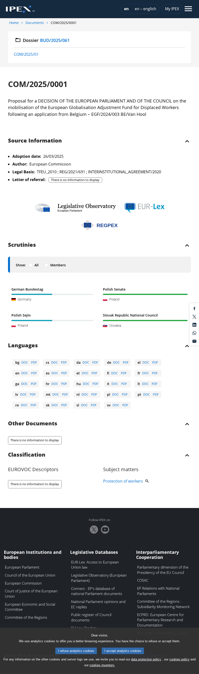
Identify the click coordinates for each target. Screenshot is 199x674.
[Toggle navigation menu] (188, 9)
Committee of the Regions (26, 617)
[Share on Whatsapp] (194, 332)
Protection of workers (123, 481)
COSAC (142, 580)
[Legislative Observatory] (75, 208)
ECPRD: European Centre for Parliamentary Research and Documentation (160, 619)
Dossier (46, 40)
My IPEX (172, 8)
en (126, 8)
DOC (24, 362)
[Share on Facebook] (194, 308)
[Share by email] (194, 341)
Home (14, 22)
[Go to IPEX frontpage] (20, 9)
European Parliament (22, 567)
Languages (23, 345)
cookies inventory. (102, 665)
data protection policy (146, 659)
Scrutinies (22, 245)
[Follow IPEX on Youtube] (105, 529)
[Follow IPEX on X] (94, 529)
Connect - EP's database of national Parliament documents (96, 591)
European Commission (23, 583)
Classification (26, 455)
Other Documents (32, 423)
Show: (21, 265)
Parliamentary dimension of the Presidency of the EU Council (162, 570)
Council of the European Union (30, 575)
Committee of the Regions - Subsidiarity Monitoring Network (163, 604)
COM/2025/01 (26, 54)
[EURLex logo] (144, 208)
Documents (34, 22)
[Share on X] (194, 316)
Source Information (35, 140)
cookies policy (179, 659)
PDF (34, 362)
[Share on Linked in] (194, 324)
